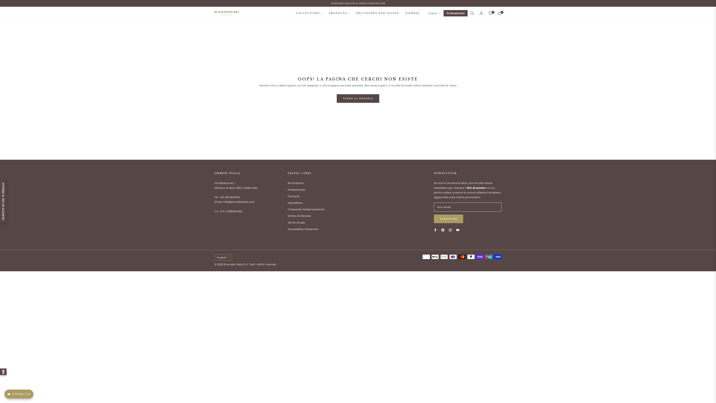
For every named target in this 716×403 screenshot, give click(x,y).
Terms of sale (296, 222)
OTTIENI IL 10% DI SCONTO (3, 201)
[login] (481, 13)
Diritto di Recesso (299, 216)
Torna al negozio (358, 98)
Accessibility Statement (303, 229)
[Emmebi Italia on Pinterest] (442, 230)
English (432, 13)
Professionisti (456, 13)
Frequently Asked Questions (306, 209)
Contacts (293, 196)
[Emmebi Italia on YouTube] (457, 230)
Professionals (296, 189)
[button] (472, 13)
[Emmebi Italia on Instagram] (450, 230)
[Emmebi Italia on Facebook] (435, 230)
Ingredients (295, 202)
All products (296, 183)
